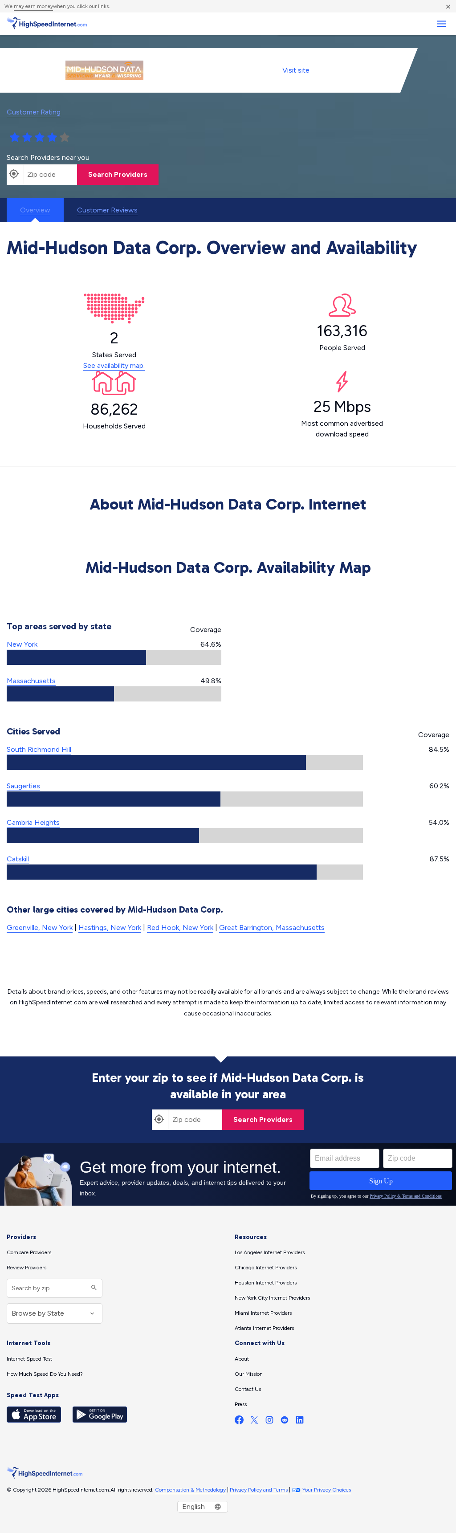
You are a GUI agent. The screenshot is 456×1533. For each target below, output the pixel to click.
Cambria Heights (33, 822)
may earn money (33, 6)
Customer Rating (34, 112)
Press (241, 1404)
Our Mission (249, 1374)
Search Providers (117, 174)
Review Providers (26, 1267)
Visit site (295, 70)
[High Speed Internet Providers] (47, 23)
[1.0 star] (14, 137)
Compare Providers (29, 1252)
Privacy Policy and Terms (259, 1490)
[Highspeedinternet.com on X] (254, 1421)
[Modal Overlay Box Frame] (228, 1174)
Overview (35, 210)
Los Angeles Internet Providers (270, 1252)
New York (22, 644)
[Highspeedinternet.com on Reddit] (284, 1421)
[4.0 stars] (52, 137)
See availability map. (114, 365)
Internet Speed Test (29, 1359)
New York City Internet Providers (272, 1298)
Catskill (18, 859)
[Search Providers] (93, 1288)
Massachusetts (31, 681)
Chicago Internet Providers (266, 1267)
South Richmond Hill (39, 749)
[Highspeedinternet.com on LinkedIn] (299, 1421)
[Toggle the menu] (441, 24)
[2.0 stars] (27, 137)
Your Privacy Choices (326, 1490)
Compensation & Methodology (190, 1490)
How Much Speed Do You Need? (45, 1374)
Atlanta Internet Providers (264, 1328)
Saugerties (23, 786)
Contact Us (248, 1389)
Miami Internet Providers (263, 1313)
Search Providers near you (48, 157)
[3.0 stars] (39, 137)
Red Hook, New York (180, 927)
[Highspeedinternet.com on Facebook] (239, 1421)
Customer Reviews (107, 210)
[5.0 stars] (64, 137)
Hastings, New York (109, 927)
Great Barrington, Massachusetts (272, 927)
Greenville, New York (40, 927)
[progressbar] (114, 657)
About (242, 1359)
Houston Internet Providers (266, 1283)
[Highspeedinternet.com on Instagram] (269, 1421)
